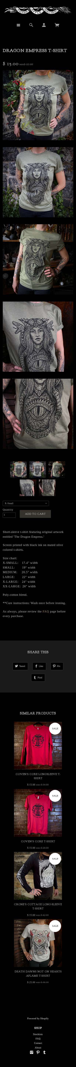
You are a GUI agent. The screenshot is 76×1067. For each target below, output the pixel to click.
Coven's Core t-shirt (38, 841)
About (38, 1047)
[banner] (38, 10)
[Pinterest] (38, 1052)
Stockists (38, 1034)
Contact (38, 1043)
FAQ (46, 611)
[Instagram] (32, 1052)
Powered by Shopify (38, 1018)
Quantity (8, 509)
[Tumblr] (44, 1052)
